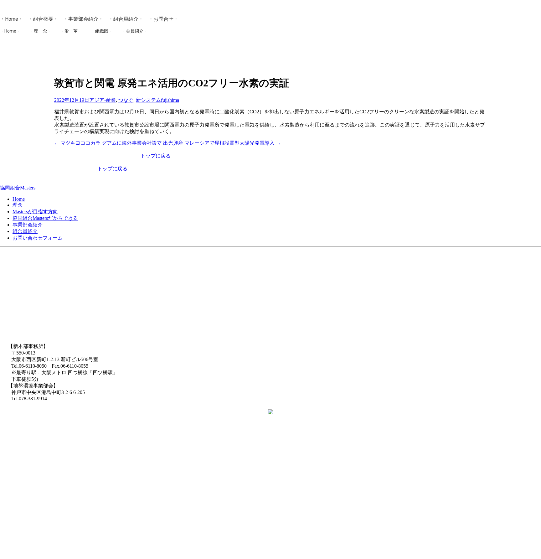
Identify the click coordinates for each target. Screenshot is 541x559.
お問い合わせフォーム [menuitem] (38, 238)
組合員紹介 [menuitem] (25, 231)
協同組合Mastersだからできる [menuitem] (45, 218)
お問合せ (163, 19)
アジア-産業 (102, 100)
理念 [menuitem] (18, 205)
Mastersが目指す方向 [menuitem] (35, 211)
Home (11, 19)
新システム (148, 100)
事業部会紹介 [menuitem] (28, 224)
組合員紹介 (125, 19)
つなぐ (125, 100)
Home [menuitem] (19, 199)
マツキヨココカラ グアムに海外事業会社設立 (108, 143)
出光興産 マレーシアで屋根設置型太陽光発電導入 (222, 143)
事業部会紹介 (83, 19)
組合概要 (43, 19)
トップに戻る (156, 155)
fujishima (170, 100)
